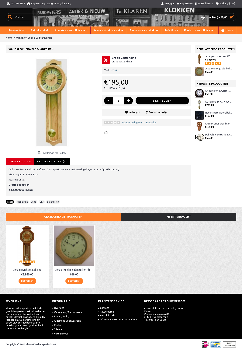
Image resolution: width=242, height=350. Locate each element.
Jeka (33, 201)
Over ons (59, 307)
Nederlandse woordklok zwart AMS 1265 (219, 112)
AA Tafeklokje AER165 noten (219, 90)
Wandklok (22, 201)
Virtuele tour (61, 333)
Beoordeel (151, 122)
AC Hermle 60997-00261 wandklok (219, 101)
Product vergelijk (158, 112)
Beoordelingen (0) (52, 161)
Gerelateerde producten (63, 216)
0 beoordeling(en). (132, 122)
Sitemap (58, 329)
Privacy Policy (61, 316)
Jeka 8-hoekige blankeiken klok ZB (219, 68)
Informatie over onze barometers (118, 319)
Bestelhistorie (107, 315)
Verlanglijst (134, 112)
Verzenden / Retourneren (68, 312)
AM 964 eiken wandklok (217, 123)
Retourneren (107, 311)
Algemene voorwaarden (67, 320)
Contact (58, 325)
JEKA (114, 70)
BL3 (42, 201)
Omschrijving (20, 161)
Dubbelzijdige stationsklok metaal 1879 (219, 134)
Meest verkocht (179, 216)
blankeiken (53, 201)
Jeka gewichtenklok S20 (217, 56)
